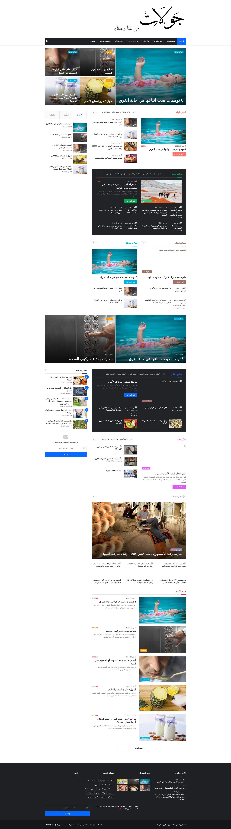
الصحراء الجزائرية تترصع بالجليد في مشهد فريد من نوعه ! (119, 186)
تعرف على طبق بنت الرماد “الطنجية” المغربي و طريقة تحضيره (158, 301)
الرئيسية (181, 41)
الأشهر (66, 115)
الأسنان (110, 781)
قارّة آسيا (153, 174)
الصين (87, 781)
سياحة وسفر (171, 41)
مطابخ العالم (158, 41)
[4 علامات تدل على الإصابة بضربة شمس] (122, 781)
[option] (115, 76)
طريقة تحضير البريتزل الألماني (160, 288)
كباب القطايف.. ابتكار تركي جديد (155, 407)
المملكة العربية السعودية (105, 789)
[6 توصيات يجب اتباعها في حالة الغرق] (151, 76)
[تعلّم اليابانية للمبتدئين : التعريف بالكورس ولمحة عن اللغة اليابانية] (130, 461)
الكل (133, 112)
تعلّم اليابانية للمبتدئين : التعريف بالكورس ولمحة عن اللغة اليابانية (107, 459)
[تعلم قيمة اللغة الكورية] (130, 473)
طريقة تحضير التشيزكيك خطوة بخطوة (108, 158)
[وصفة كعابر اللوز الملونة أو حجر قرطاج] (122, 788)
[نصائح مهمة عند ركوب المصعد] (97, 62)
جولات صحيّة (119, 41)
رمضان (110, 797)
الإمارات (102, 781)
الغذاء (110, 785)
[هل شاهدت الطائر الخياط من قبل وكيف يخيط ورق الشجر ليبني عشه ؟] (80, 424)
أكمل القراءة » (179, 154)
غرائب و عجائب (133, 41)
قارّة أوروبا (109, 174)
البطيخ (94, 781)
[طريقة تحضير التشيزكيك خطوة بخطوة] (130, 158)
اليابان (110, 793)
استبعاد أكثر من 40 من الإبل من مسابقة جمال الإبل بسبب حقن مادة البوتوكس (107, 581)
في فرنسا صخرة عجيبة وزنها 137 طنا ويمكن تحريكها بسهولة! (140, 581)
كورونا (96, 797)
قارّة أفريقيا (144, 174)
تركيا (103, 793)
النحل (86, 789)
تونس (97, 793)
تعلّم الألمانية (124, 439)
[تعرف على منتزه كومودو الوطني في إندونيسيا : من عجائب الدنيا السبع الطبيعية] (175, 212)
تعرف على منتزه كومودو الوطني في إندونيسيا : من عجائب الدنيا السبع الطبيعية (154, 212)
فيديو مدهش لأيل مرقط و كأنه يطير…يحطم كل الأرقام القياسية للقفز (172, 581)
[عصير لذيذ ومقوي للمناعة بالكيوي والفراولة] (130, 423)
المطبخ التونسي (143, 374)
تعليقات (52, 115)
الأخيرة (79, 115)
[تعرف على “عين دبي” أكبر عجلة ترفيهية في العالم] (130, 210)
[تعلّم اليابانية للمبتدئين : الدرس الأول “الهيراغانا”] (130, 449)
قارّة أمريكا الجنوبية (134, 174)
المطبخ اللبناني (132, 374)
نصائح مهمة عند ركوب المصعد (61, 134)
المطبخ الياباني (110, 374)
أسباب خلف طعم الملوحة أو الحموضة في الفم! (63, 71)
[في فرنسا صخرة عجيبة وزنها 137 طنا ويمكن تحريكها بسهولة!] (139, 570)
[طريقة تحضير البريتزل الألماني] (179, 291)
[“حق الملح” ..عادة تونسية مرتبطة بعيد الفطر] (133, 788)
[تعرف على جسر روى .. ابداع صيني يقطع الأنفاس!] (130, 226)
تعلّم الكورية (114, 439)
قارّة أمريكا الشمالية (120, 174)
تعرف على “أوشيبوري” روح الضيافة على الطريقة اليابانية (154, 227)
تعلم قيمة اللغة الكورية (114, 470)
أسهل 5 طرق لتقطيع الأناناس (98, 101)
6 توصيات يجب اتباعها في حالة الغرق (151, 100)
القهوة (96, 785)
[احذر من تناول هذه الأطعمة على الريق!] (80, 380)
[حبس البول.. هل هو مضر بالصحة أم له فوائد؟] (80, 413)
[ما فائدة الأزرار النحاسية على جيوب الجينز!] (80, 391)
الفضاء (104, 785)
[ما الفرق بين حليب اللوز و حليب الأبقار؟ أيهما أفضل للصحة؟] (62, 91)
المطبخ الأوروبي (155, 374)
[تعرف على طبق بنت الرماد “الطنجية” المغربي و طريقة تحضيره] (179, 304)
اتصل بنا (60, 825)
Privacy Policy (51, 825)
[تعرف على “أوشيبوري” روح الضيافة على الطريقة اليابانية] (175, 227)
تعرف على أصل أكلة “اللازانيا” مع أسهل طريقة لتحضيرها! (110, 408)
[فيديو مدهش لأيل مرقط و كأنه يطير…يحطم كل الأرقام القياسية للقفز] (171, 570)
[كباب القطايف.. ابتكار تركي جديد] (175, 410)
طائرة (103, 797)
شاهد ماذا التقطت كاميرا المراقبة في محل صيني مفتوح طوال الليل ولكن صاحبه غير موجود (58, 401)
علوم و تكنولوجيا (105, 41)
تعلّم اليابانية (105, 439)
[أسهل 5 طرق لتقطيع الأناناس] (97, 91)
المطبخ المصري (121, 374)
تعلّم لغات (146, 41)
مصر (89, 797)
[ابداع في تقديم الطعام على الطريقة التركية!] (175, 423)
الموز (92, 789)
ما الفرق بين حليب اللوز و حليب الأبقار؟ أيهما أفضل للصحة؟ (64, 98)
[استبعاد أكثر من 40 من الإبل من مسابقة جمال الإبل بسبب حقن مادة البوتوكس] (106, 570)
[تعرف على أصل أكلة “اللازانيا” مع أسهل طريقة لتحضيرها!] (130, 411)
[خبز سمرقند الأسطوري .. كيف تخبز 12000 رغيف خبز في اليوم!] (130, 146)
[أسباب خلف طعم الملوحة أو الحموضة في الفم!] (62, 62)
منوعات (92, 41)
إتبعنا (76, 773)
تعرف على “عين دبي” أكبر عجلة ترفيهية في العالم (110, 211)
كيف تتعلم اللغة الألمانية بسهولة (170, 473)
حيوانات (90, 793)
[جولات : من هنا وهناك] (150, 19)
